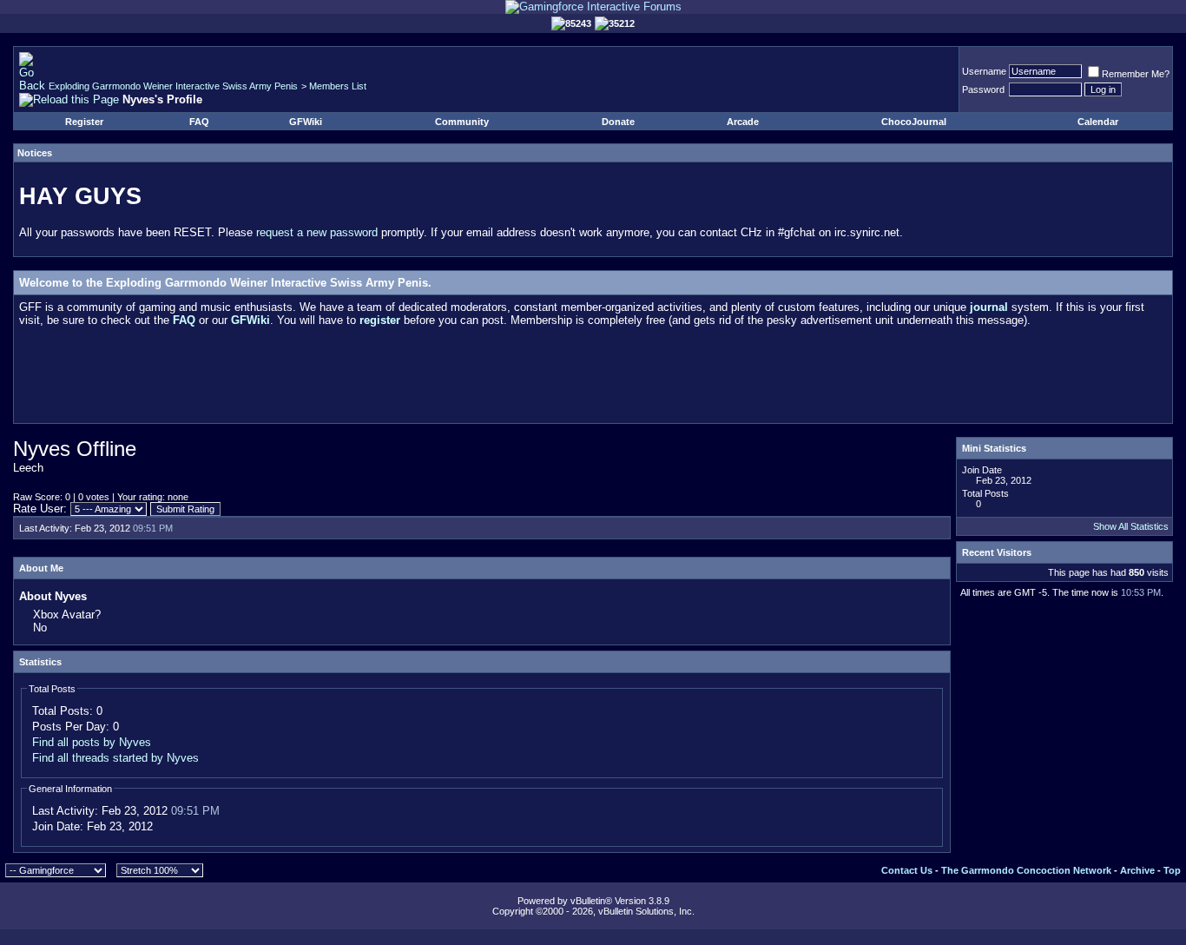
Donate (618, 121)
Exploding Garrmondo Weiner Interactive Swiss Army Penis (173, 86)
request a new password (317, 232)
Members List (337, 86)
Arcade (743, 121)
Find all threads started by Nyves (115, 757)
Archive (1137, 870)
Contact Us (906, 870)
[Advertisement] (593, 379)
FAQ (199, 121)
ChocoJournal (913, 121)
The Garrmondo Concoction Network (1026, 870)
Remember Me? (1136, 74)
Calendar (1097, 121)
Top (1172, 870)
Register (84, 121)
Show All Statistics (1131, 526)
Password (983, 89)
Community (462, 121)
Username (984, 71)
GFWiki (305, 121)
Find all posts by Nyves (91, 742)
